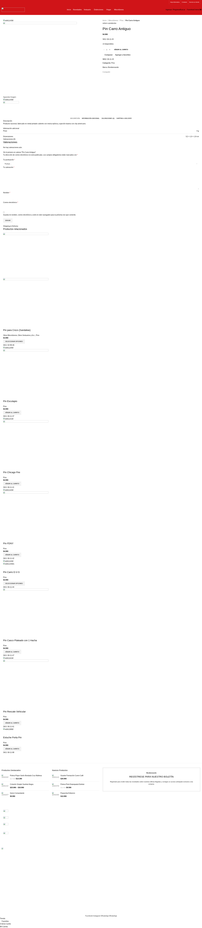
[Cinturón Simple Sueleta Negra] (5, 786)
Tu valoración (8, 167)
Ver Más (11, 326)
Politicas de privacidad (111, 818)
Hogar (155, 826)
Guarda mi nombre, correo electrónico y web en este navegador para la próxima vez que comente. (39, 215)
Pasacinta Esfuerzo (67, 793)
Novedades (157, 811)
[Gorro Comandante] (5, 795)
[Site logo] (13, 9)
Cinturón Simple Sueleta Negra (21, 784)
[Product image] (25, 300)
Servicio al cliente (109, 815)
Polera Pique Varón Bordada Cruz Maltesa (26, 775)
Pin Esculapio (10, 401)
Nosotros (106, 807)
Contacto (106, 811)
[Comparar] (5, 326)
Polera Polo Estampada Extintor (72, 784)
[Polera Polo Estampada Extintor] (55, 786)
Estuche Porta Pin (12, 737)
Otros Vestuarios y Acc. (26, 335)
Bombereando (113, 67)
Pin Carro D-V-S (11, 572)
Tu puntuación (9, 160)
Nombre (6, 193)
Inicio (105, 20)
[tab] (75, 118)
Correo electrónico (10, 202)
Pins (122, 20)
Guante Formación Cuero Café (71, 775)
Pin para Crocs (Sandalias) (17, 330)
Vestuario (156, 815)
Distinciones (157, 818)
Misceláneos (113, 20)
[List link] (25, 821)
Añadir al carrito (121, 49)
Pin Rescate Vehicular (14, 711)
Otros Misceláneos (10, 335)
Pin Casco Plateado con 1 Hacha (20, 640)
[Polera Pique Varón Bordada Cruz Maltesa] (5, 777)
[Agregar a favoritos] (17, 326)
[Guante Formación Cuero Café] (55, 777)
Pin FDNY (8, 543)
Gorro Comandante (17, 793)
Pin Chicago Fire (11, 472)
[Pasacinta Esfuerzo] (55, 795)
